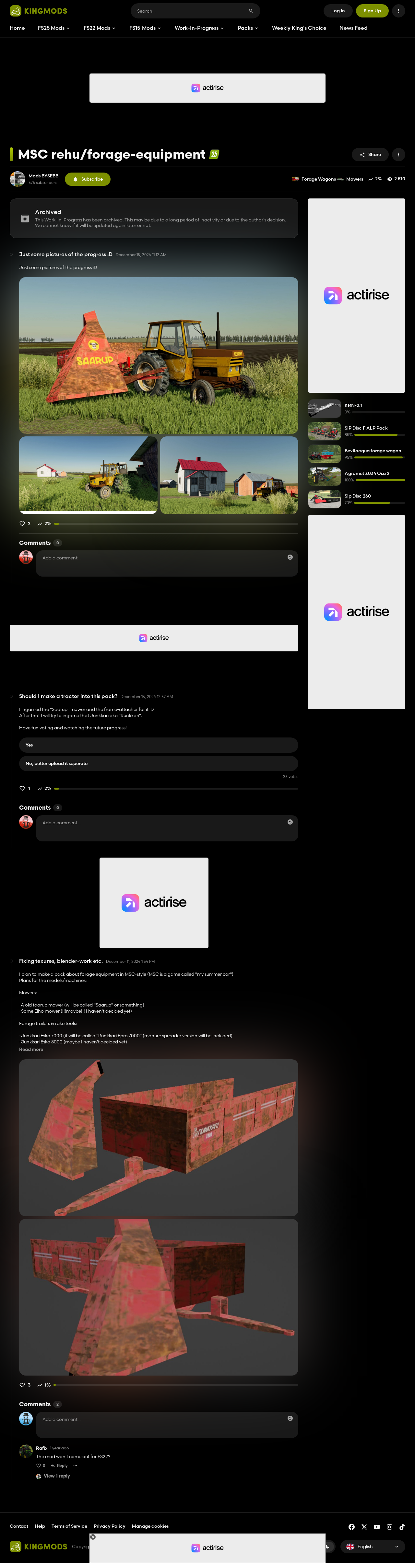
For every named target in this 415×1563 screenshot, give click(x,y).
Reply (62, 1465)
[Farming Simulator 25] (214, 154)
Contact (19, 1526)
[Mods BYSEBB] (17, 179)
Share (374, 154)
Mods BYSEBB (43, 176)
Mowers (354, 179)
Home (17, 28)
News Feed (353, 28)
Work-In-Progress (197, 28)
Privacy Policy (109, 1526)
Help (40, 1526)
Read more (31, 1049)
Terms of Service (69, 1526)
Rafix (41, 1448)
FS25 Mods (51, 28)
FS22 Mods (97, 28)
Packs (245, 28)
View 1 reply (57, 1476)
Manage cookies (150, 1526)
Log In (338, 11)
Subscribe (92, 179)
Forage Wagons (319, 179)
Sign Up (372, 11)
